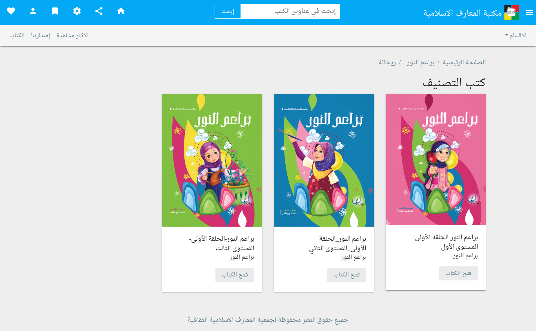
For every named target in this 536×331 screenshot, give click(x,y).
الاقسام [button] (517, 36)
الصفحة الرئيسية (464, 63)
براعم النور (420, 63)
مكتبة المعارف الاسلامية (463, 13)
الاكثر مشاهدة (73, 36)
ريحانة (387, 63)
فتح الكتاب (458, 273)
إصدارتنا (40, 36)
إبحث (227, 11)
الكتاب (17, 36)
